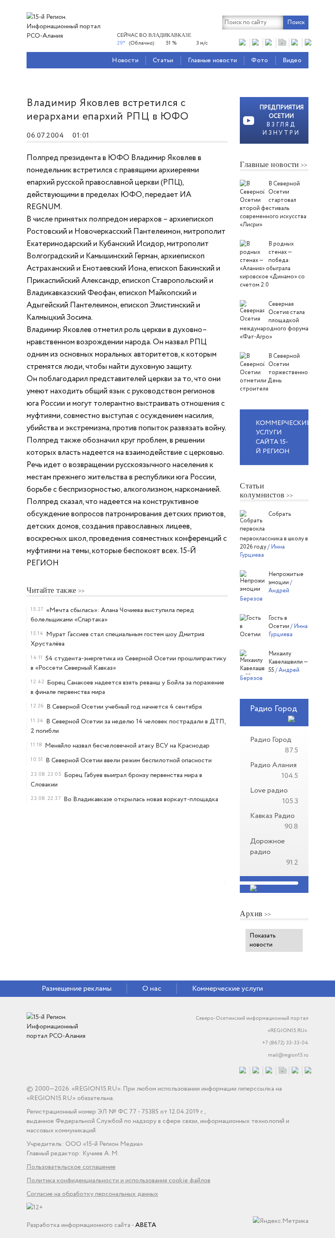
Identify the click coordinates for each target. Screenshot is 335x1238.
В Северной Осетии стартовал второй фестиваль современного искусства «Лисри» (273, 204)
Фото (259, 60)
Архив (251, 913)
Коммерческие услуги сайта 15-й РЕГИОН (282, 437)
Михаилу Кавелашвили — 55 (288, 662)
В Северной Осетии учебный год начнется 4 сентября (124, 707)
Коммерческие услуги (227, 988)
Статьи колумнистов (262, 490)
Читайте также (51, 590)
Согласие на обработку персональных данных (92, 1194)
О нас (151, 988)
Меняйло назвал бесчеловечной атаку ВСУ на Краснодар (127, 745)
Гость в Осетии (279, 622)
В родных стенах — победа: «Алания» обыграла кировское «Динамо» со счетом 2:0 (272, 264)
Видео (292, 60)
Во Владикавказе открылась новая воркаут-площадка (141, 799)
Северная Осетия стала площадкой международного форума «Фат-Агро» (274, 320)
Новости (125, 60)
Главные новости (212, 60)
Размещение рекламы (77, 988)
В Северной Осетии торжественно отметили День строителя (274, 372)
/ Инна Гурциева (262, 551)
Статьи (163, 60)
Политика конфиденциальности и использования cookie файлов (118, 1180)
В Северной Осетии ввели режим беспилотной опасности (129, 760)
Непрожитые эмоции (286, 578)
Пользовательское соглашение (71, 1167)
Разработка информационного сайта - (91, 1225)
